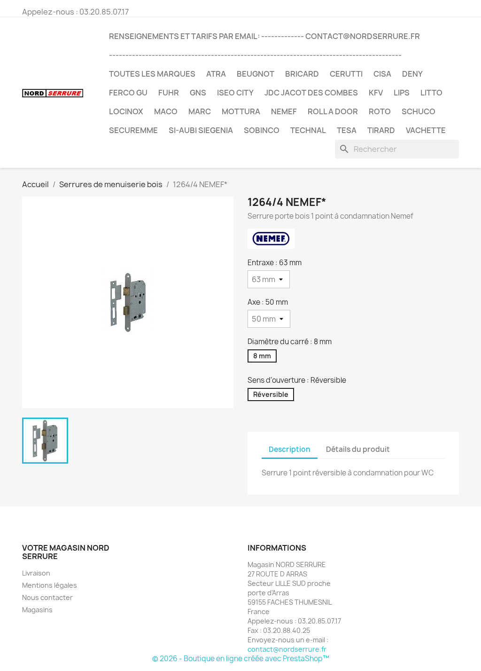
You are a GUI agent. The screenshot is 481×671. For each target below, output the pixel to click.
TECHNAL (308, 130)
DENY (412, 74)
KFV (376, 92)
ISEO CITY (235, 92)
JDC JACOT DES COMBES (311, 92)
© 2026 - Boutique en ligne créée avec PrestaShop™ (240, 658)
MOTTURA (241, 111)
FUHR (168, 92)
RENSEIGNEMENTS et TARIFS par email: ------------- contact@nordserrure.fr (264, 36)
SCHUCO (418, 111)
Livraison (36, 572)
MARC (199, 111)
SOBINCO (261, 130)
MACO (166, 111)
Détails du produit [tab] (358, 449)
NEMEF (284, 111)
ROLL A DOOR (333, 111)
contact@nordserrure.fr (287, 649)
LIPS (402, 92)
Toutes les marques (152, 74)
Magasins (37, 609)
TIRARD (381, 130)
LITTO (431, 92)
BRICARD (302, 74)
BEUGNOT (255, 74)
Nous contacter (47, 597)
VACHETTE (426, 130)
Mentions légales (49, 585)
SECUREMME (133, 130)
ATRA (216, 74)
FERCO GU (128, 92)
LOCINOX (126, 111)
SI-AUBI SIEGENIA (201, 130)
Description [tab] (289, 449)
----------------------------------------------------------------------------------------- (255, 55)
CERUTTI (346, 74)
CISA (382, 74)
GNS (198, 92)
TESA (347, 130)
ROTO (380, 111)
